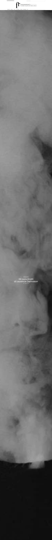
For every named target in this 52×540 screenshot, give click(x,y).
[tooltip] (7, 0)
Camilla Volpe (27, 283)
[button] (44, 1)
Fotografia (26, 276)
